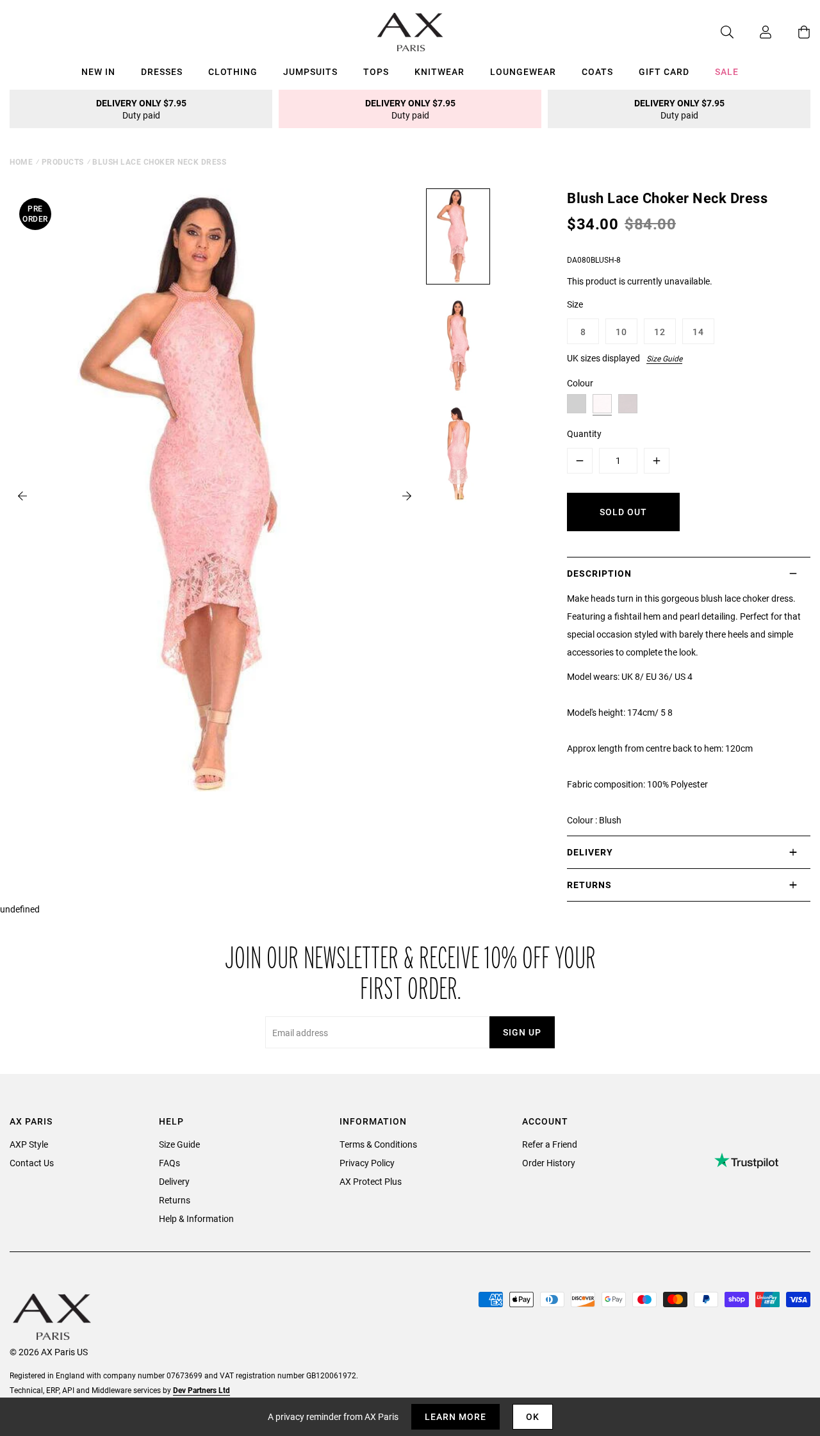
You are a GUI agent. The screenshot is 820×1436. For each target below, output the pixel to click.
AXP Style (29, 1144)
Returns (174, 1200)
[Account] (753, 32)
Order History (548, 1163)
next (407, 496)
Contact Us (32, 1163)
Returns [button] (589, 885)
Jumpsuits (310, 71)
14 (698, 332)
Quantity (584, 433)
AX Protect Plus (371, 1181)
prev (22, 496)
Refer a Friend (549, 1144)
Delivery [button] (590, 852)
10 (621, 332)
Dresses (162, 71)
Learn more (455, 1416)
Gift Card (664, 71)
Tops (376, 71)
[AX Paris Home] (410, 32)
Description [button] (599, 573)
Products (63, 161)
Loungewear (523, 71)
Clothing (233, 71)
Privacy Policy (367, 1163)
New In (98, 71)
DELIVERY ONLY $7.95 (141, 109)
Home (21, 161)
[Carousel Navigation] (215, 496)
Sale (727, 71)
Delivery (174, 1181)
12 (660, 332)
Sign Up (522, 1032)
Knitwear (439, 71)
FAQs (169, 1163)
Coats (597, 71)
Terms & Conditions (378, 1144)
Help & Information (196, 1218)
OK (532, 1416)
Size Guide (664, 358)
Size (575, 304)
